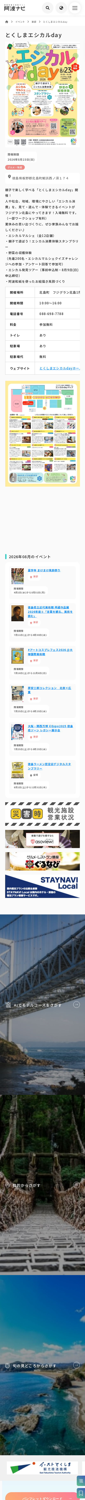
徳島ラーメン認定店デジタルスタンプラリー (42, 777)
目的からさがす (42, 1185)
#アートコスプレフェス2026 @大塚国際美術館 (42, 663)
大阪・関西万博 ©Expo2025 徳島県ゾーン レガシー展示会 (42, 739)
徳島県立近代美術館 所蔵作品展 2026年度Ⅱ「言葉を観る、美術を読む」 (42, 622)
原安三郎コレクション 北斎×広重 (42, 701)
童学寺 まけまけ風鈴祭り (42, 582)
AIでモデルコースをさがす (42, 1004)
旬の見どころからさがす (42, 1365)
